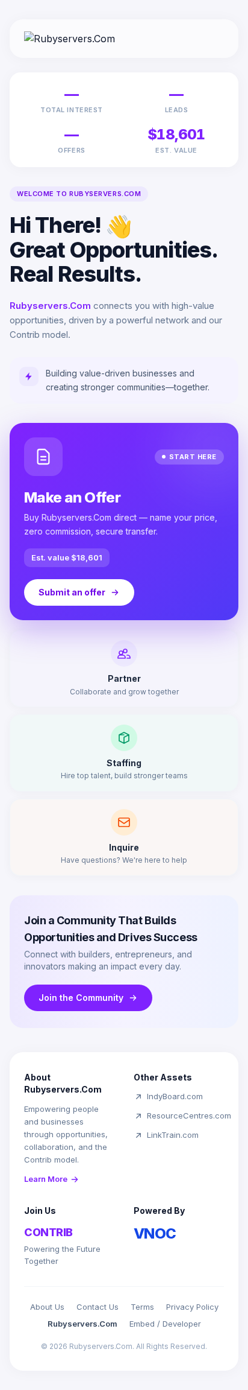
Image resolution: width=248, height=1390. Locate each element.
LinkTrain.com (173, 1135)
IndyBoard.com (175, 1096)
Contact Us (97, 1307)
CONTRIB (48, 1232)
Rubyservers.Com (82, 1323)
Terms (142, 1307)
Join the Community (81, 997)
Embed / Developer (165, 1323)
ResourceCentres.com (189, 1115)
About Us (47, 1307)
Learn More (45, 1179)
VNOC (155, 1233)
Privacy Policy (192, 1307)
